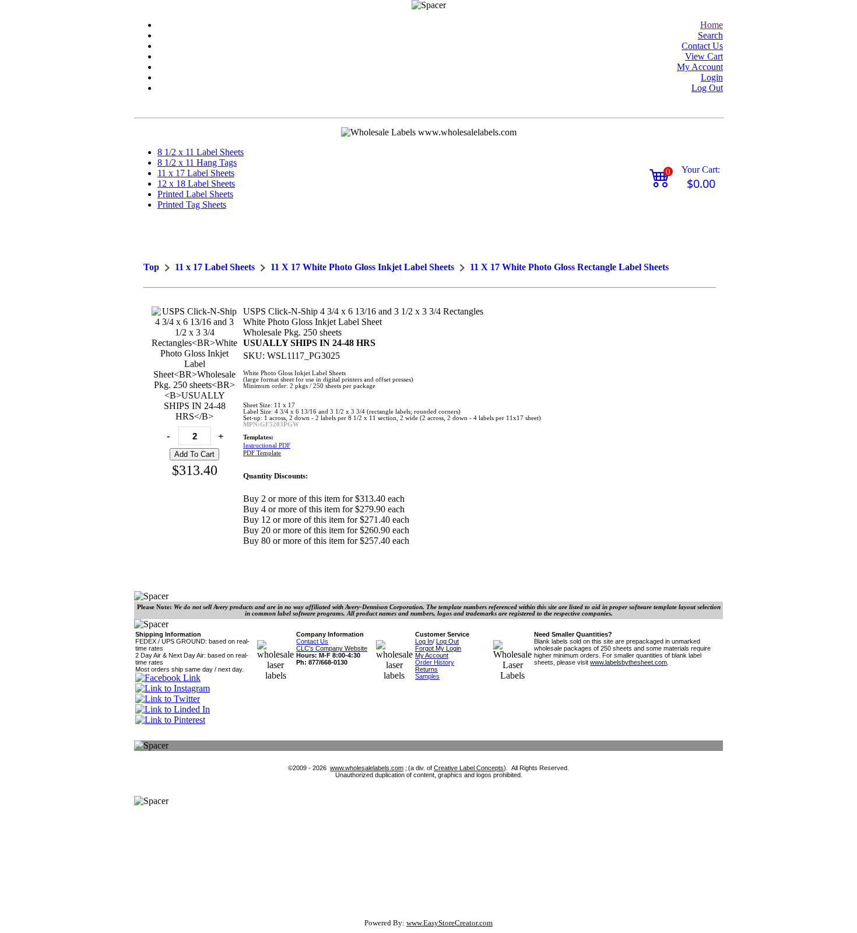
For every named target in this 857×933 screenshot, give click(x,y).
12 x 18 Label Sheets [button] (196, 183)
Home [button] (711, 25)
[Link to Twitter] (167, 699)
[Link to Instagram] (172, 688)
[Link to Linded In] (172, 709)
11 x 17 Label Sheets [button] (195, 173)
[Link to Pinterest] (170, 720)
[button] (711, 25)
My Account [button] (700, 67)
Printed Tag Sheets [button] (191, 204)
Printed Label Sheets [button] (195, 194)
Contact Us (312, 641)
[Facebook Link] (168, 678)
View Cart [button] (704, 56)
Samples (427, 676)
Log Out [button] (707, 88)
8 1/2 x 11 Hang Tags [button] (197, 162)
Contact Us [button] (702, 46)
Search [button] (710, 35)
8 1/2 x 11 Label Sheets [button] (200, 152)
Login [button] (712, 77)
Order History (434, 662)
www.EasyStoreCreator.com (449, 922)
